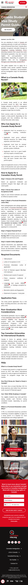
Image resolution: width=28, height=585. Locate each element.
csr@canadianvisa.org (14, 570)
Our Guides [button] (13, 560)
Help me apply (8, 29)
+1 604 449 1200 (14, 568)
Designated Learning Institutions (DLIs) (14, 50)
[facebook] (9, 542)
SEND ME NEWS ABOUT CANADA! (14, 510)
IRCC (17, 104)
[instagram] (15, 542)
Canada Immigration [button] (8, 7)
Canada (22, 42)
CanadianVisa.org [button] (13, 556)
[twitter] (12, 542)
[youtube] (19, 542)
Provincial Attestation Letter (18, 207)
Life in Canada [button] (13, 552)
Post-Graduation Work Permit (11, 317)
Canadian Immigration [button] (13, 548)
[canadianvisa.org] (9, 2)
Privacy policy (14, 521)
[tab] (14, 7)
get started (22, 2)
